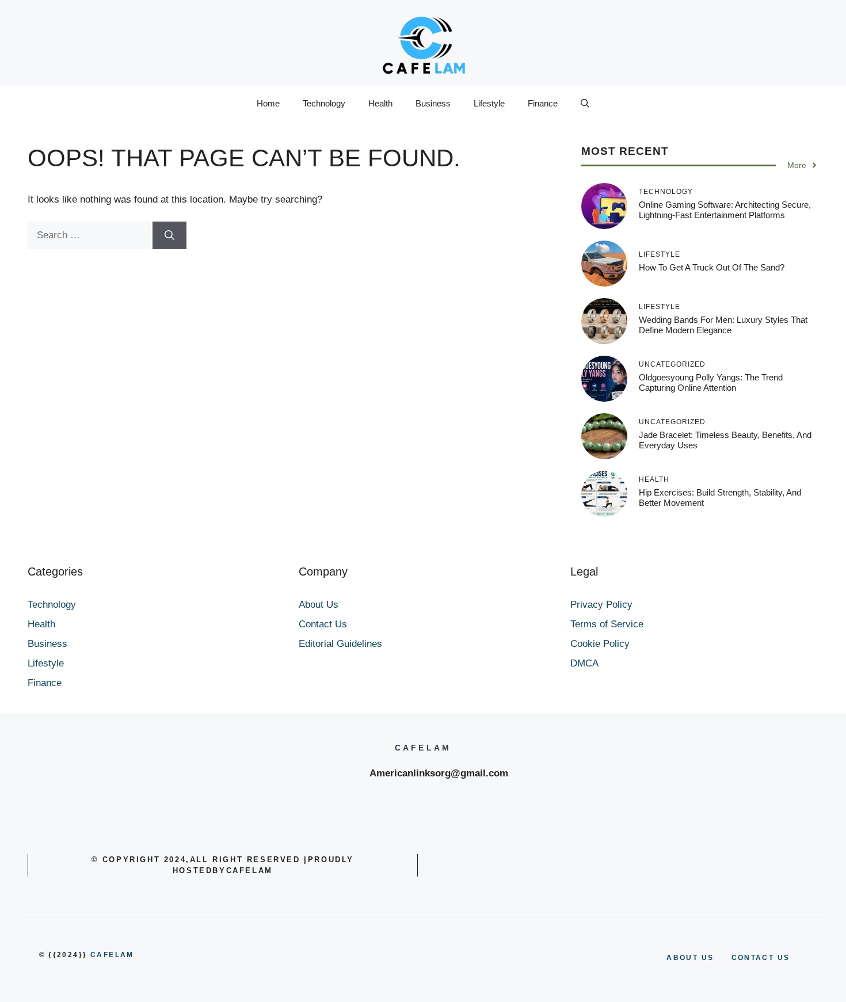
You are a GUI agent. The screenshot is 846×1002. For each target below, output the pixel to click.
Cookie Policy (600, 643)
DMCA (584, 663)
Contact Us (323, 624)
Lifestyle (489, 103)
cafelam (112, 955)
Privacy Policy (601, 604)
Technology (324, 103)
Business (433, 103)
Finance (543, 103)
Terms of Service (606, 624)
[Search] (169, 235)
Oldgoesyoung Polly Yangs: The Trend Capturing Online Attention (711, 382)
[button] (585, 103)
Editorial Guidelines (340, 643)
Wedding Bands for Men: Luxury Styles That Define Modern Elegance (723, 325)
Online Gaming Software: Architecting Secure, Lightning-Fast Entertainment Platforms (725, 210)
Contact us (760, 958)
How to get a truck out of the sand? (711, 267)
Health (380, 103)
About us (690, 958)
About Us (318, 604)
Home (268, 103)
